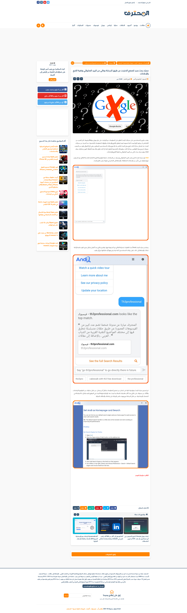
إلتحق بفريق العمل (130, 2)
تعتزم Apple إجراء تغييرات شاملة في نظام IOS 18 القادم (48, 203)
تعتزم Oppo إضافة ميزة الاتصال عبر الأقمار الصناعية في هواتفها (48, 213)
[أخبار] (71, 2)
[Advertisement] (93, 43)
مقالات (142, 25)
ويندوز (136, 25)
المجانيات (80, 25)
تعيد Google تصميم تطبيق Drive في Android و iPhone (49, 168)
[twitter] (48, 2)
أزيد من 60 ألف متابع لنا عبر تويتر (54, 102)
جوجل (103, 25)
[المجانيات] (68, 2)
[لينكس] (54, 2)
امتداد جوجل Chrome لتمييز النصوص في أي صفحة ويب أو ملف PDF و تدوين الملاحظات (136, 539)
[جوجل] (58, 2)
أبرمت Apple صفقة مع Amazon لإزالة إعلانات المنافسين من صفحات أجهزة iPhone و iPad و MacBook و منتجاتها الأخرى (48, 182)
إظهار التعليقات (111, 554)
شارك (112, 507)
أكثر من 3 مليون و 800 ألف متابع (54, 95)
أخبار (73, 25)
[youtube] (44, 2)
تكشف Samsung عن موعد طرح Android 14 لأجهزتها (48, 234)
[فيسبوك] (61, 2)
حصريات (88, 25)
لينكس (109, 25)
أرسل (90, 507)
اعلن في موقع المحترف (144, 2)
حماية (115, 25)
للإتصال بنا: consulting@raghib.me (93, 586)
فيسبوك (96, 25)
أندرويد (129, 25)
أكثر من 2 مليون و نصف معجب (55, 89)
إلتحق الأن (52, 79)
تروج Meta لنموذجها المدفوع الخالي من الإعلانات (49, 193)
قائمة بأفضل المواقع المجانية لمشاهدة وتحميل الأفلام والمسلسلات (49, 149)
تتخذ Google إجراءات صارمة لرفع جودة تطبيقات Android (48, 244)
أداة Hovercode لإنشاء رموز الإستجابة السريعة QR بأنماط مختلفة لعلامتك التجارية (87, 539)
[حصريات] (64, 2)
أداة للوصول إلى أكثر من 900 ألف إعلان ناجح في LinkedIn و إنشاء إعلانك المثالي (111, 537)
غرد (105, 507)
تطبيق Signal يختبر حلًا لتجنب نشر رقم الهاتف (49, 223)
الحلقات (122, 25)
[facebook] (38, 2)
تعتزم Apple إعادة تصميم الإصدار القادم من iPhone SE (48, 158)
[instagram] (41, 2)
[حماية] (51, 2)
